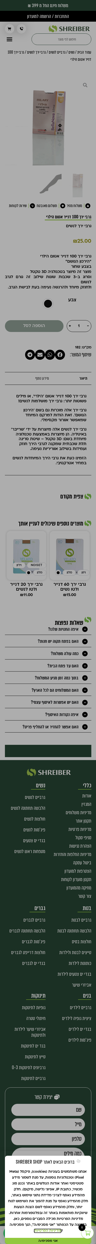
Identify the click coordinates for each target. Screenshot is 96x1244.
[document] (48, 622)
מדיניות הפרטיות (47, 1230)
